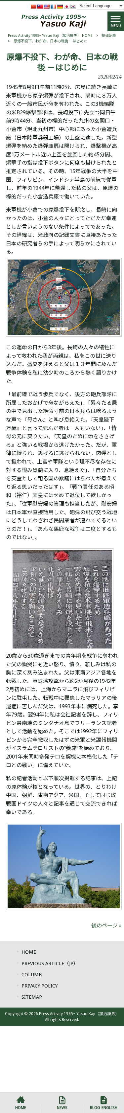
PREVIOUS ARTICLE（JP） (49, 963)
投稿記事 (109, 36)
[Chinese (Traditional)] (40, 6)
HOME (28, 952)
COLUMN (32, 975)
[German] (60, 6)
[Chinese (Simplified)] (33, 6)
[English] (47, 6)
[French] (53, 6)
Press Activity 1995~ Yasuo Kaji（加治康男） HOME (50, 36)
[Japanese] (66, 6)
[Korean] (73, 6)
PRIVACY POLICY (39, 986)
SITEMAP (31, 997)
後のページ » (106, 925)
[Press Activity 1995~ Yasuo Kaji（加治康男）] (53, 21)
